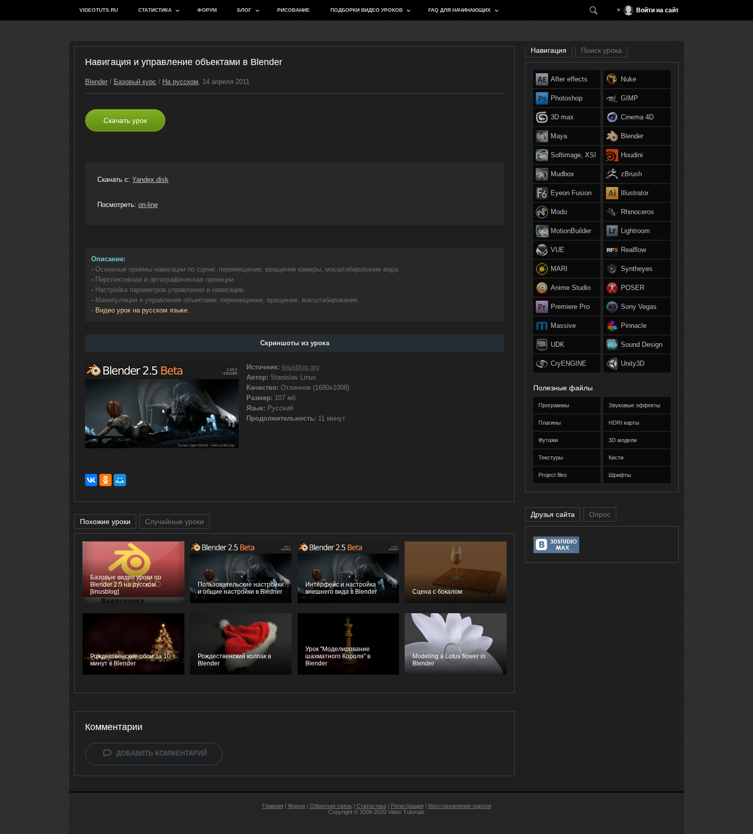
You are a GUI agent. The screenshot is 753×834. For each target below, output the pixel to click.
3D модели (623, 440)
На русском (180, 82)
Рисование (293, 10)
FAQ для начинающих (459, 10)
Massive (563, 325)
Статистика (155, 10)
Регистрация (407, 806)
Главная (272, 806)
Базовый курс (135, 82)
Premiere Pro (570, 306)
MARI (559, 269)
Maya (559, 136)
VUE (557, 250)
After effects (569, 79)
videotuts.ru (98, 10)
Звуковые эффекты (634, 405)
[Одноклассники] (105, 480)
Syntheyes (637, 269)
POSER (632, 287)
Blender (96, 82)
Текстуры (550, 457)
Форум (207, 10)
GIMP (629, 98)
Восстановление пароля (459, 806)
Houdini (632, 155)
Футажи (548, 440)
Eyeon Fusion (571, 193)
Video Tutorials (406, 812)
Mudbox (562, 174)
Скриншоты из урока (294, 343)
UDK (557, 344)
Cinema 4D (637, 117)
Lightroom (635, 231)
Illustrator (635, 193)
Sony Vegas (639, 306)
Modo (559, 212)
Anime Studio (571, 287)
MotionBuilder (571, 231)
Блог (244, 10)
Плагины (549, 423)
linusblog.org (300, 367)
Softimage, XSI (573, 155)
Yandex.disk (150, 179)
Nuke (628, 79)
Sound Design (641, 344)
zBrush (631, 174)
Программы (553, 405)
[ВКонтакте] (91, 480)
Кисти (616, 457)
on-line (148, 205)
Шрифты (620, 475)
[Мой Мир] (120, 480)
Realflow (633, 250)
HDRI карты (624, 423)
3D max (562, 117)
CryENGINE (569, 363)
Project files (552, 475)
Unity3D (632, 363)
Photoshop (566, 98)
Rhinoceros (637, 212)
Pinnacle (633, 325)
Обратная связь (331, 806)
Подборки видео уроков (366, 10)
